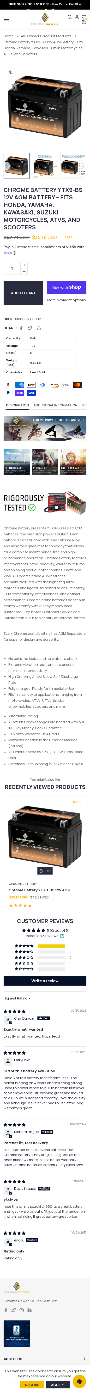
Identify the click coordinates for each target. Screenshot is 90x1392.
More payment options (66, 300)
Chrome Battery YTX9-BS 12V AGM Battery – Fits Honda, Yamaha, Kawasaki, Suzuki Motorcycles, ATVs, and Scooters (44, 47)
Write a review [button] (45, 980)
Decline (32, 1384)
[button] (6, 19)
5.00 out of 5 (57, 930)
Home (9, 36)
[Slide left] (6, 166)
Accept (58, 1384)
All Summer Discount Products (46, 36)
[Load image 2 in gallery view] (45, 166)
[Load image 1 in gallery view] (17, 166)
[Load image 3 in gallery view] (73, 166)
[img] (14, 1011)
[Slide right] (84, 166)
